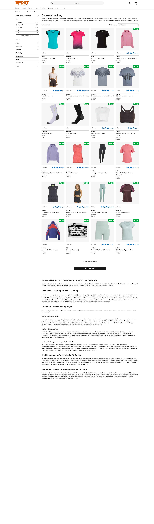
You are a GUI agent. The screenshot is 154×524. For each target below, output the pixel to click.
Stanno (68, 56)
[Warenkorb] (135, 3)
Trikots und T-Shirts (97, 18)
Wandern (43, 8)
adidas (118, 56)
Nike (67, 248)
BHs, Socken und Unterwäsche (65, 21)
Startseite (17, 11)
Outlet (57, 8)
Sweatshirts (134, 18)
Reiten (36, 8)
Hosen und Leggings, (124, 18)
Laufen (30, 8)
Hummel (44, 131)
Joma (43, 56)
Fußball (17, 8)
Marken (63, 8)
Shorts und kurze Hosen (110, 18)
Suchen (77, 3)
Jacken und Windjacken (48, 21)
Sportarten (50, 8)
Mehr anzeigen (90, 268)
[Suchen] (52, 3)
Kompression (78, 21)
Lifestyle (24, 8)
